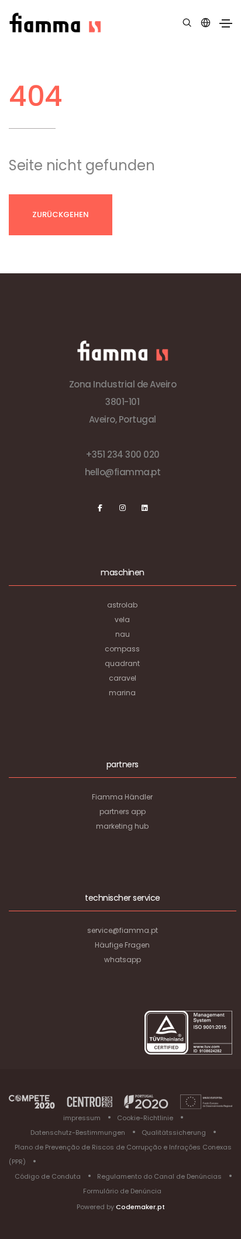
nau (122, 634)
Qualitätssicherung (174, 1132)
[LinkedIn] (144, 508)
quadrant (122, 663)
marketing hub (122, 826)
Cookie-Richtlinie (145, 1118)
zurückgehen (60, 214)
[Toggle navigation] (225, 23)
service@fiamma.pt (122, 930)
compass (122, 649)
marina (122, 693)
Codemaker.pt (140, 1206)
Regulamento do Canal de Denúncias (159, 1176)
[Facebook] (100, 508)
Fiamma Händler (122, 797)
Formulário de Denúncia (122, 1191)
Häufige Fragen (122, 945)
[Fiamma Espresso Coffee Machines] (55, 22)
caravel (122, 678)
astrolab (122, 605)
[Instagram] (122, 508)
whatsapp (122, 960)
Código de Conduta (48, 1176)
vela (122, 619)
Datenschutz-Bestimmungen (77, 1132)
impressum (82, 1118)
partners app (122, 811)
